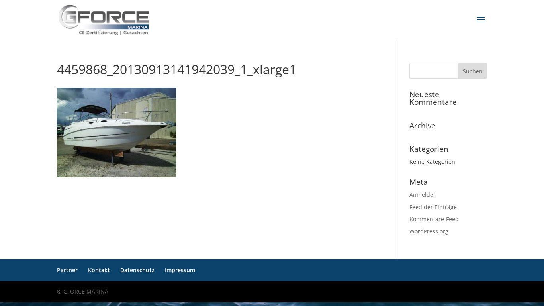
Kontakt (99, 270)
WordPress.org (428, 231)
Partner (67, 270)
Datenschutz (137, 270)
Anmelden (423, 194)
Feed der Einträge (433, 207)
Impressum (180, 270)
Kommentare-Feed (434, 219)
